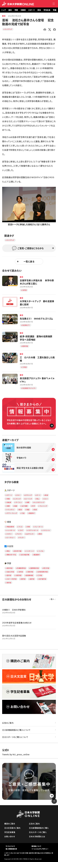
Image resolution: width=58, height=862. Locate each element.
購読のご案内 (9, 823)
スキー (19, 495)
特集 (54, 10)
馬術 (35, 510)
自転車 (9, 502)
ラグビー (9, 534)
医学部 (9, 575)
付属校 (23, 10)
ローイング (28, 499)
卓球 (28, 527)
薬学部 (23, 579)
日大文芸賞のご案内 (12, 828)
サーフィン (19, 502)
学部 (16, 10)
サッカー (22, 538)
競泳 (20, 510)
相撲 (8, 506)
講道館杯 (37, 555)
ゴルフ (21, 530)
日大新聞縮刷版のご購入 (39, 828)
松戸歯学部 (42, 579)
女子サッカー (30, 534)
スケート (9, 495)
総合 (10, 10)
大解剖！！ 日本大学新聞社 (14, 609)
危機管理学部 (21, 568)
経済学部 (10, 568)
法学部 (21, 572)
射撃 (28, 502)
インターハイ (30, 551)
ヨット (46, 499)
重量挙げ (32, 513)
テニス (21, 527)
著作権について (36, 846)
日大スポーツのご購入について (15, 737)
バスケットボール (33, 530)
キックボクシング (39, 502)
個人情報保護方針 (11, 849)
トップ (3, 10)
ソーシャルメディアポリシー (40, 849)
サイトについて (10, 846)
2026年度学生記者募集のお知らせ (17, 622)
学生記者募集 (9, 832)
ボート (38, 495)
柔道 (46, 495)
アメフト (19, 534)
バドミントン (46, 530)
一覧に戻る (29, 261)
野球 (40, 534)
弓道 (23, 513)
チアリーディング (12, 513)
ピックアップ (8, 29)
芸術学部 (30, 572)
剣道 (28, 510)
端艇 (15, 506)
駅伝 (8, 551)
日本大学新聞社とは (37, 836)
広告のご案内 (7, 722)
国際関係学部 (34, 568)
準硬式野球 (10, 527)
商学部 (9, 583)
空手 (33, 506)
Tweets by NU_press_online (16, 754)
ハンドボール (11, 530)
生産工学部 (10, 572)
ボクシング (28, 495)
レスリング (17, 499)
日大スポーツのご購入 (38, 832)
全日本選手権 (25, 555)
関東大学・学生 (11, 555)
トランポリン (10, 510)
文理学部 (18, 575)
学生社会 (47, 10)
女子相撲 (25, 506)
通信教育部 (29, 575)
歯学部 (32, 579)
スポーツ (31, 10)
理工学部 (46, 568)
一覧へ (51, 599)
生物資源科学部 (43, 572)
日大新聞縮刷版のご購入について (16, 730)
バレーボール (39, 527)
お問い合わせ (9, 836)
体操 (8, 499)
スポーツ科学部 (12, 579)
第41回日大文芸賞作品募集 (14, 635)
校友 (39, 10)
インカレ (41, 551)
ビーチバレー (11, 538)
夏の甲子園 (17, 551)
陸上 (38, 499)
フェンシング (43, 506)
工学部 (40, 575)
